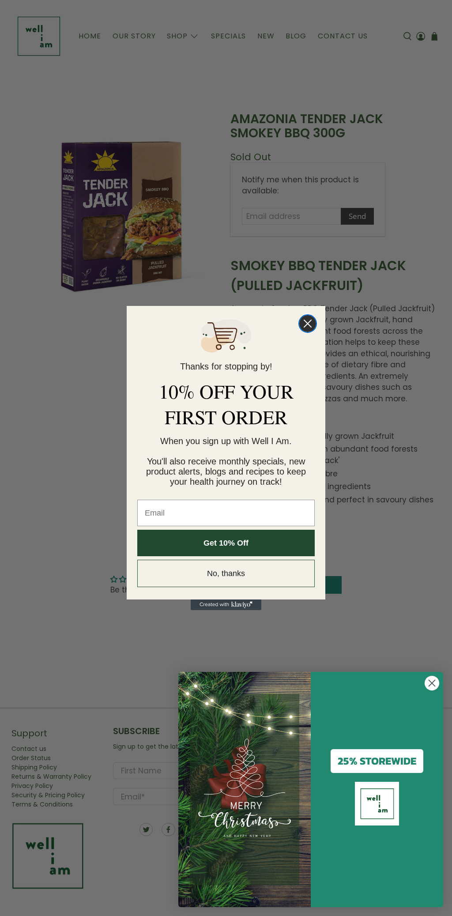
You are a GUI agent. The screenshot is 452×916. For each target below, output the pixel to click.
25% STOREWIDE (377, 761)
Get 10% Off (226, 543)
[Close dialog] (307, 323)
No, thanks (226, 573)
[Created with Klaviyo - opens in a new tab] (226, 604)
